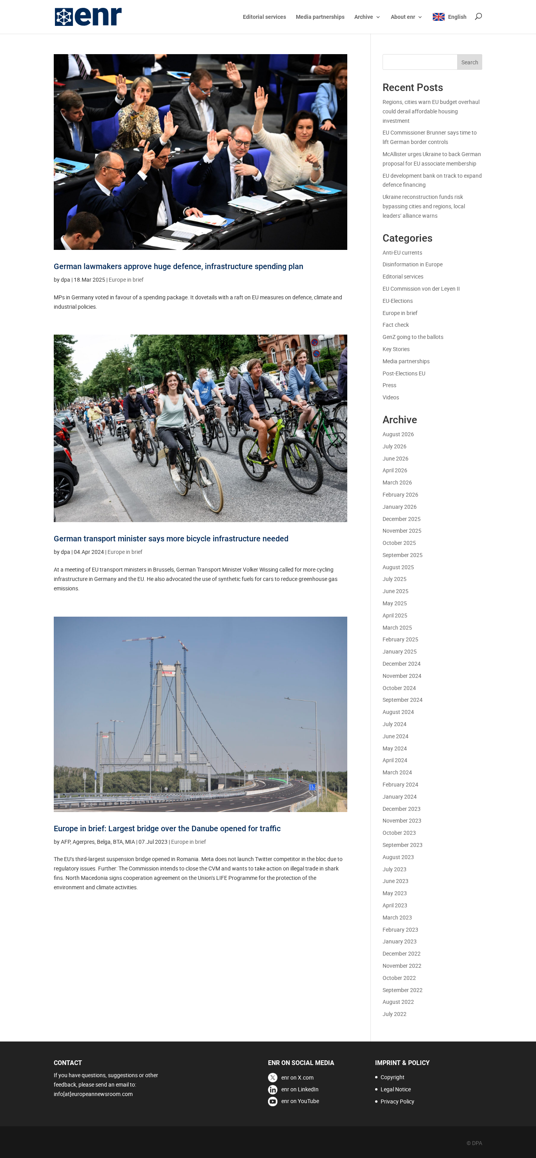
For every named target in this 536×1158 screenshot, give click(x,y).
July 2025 (395, 579)
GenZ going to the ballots (413, 336)
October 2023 (399, 832)
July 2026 (395, 446)
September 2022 (403, 990)
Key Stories (396, 349)
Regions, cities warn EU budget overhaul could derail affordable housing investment (431, 111)
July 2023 (395, 869)
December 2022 (402, 953)
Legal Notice (396, 1089)
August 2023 (398, 857)
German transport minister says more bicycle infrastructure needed (171, 538)
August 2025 (398, 567)
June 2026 (395, 458)
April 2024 (395, 760)
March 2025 (397, 627)
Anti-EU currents (402, 252)
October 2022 (399, 977)
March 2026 (397, 482)
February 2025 (400, 639)
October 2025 (399, 542)
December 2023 (402, 808)
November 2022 (402, 965)
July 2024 (395, 724)
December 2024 (402, 663)
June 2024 (395, 736)
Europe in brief (126, 279)
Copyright (393, 1077)
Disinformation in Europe (413, 264)
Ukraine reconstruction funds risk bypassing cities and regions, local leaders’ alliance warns (424, 206)
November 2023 (402, 820)
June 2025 (395, 591)
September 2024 (403, 699)
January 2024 (400, 796)
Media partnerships (320, 17)
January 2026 (400, 506)
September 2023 (403, 844)
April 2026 (395, 470)
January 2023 (400, 941)
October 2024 (399, 688)
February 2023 (400, 929)
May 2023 (395, 893)
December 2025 (402, 519)
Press (389, 385)
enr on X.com (297, 1077)
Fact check (396, 324)
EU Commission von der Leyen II (421, 288)
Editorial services (264, 17)
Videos (391, 397)
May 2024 (395, 748)
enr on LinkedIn (300, 1089)
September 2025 (403, 555)
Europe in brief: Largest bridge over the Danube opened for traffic (167, 828)
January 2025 (400, 651)
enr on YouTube (300, 1101)
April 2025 (395, 615)
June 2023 (395, 881)
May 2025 (395, 603)
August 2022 (398, 1001)
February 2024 (400, 784)
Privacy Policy (397, 1101)
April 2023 (395, 905)
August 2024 (398, 712)
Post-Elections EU (404, 373)
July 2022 (395, 1014)
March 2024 (397, 772)
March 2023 (397, 917)
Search (469, 62)
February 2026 (400, 494)
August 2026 (398, 434)
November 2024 (402, 675)
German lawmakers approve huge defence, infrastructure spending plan (178, 266)
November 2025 (402, 530)
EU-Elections (398, 300)
